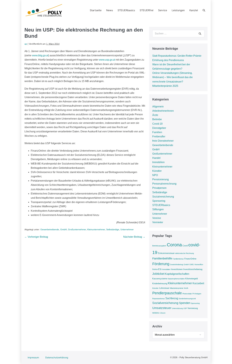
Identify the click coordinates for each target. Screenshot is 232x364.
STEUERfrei (146, 10)
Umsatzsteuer (161, 308)
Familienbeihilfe (162, 258)
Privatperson (159, 188)
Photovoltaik (187, 294)
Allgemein (158, 106)
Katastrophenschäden (176, 279)
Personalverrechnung (164, 183)
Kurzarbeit (198, 283)
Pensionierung (160, 179)
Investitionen (177, 269)
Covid (185, 245)
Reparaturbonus (158, 298)
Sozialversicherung (163, 196)
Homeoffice (198, 264)
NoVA (186, 288)
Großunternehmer (77, 229)
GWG (191, 264)
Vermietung (192, 308)
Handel (156, 158)
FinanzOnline (190, 259)
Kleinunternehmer (96, 229)
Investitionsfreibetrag (192, 269)
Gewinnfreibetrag (176, 264)
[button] (204, 10)
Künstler (157, 171)
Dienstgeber (159, 128)
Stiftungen (158, 209)
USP (185, 308)
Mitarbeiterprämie (176, 288)
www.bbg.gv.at (40, 55)
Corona (174, 244)
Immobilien (158, 162)
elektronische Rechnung (184, 253)
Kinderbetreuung (159, 283)
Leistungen (178, 10)
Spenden (184, 303)
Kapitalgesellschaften (177, 274)
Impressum (33, 357)
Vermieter (157, 222)
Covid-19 (157, 123)
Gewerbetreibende (49, 229)
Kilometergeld (191, 278)
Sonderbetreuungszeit (187, 298)
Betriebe (157, 119)
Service (162, 10)
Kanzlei (193, 10)
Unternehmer (127, 229)
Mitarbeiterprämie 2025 (165, 86)
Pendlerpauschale (167, 293)
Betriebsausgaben (159, 246)
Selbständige (112, 229)
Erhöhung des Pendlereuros (168, 60)
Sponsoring (158, 201)
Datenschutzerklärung (56, 357)
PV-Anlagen (196, 294)
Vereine (156, 218)
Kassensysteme (159, 278)
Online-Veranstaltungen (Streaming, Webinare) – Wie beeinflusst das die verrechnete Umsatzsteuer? (172, 77)
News (109, 10)
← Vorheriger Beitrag (36, 236)
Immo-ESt (157, 269)
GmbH (63, 229)
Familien (157, 132)
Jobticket (158, 273)
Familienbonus (178, 259)
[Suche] (200, 33)
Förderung (160, 264)
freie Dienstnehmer (163, 140)
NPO (155, 175)
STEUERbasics (126, 10)
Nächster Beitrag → (134, 236)
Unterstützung (177, 308)
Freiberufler (158, 136)
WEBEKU (156, 313)
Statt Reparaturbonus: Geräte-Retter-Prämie (176, 55)
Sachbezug (171, 298)
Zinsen (162, 313)
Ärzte (155, 115)
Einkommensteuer (166, 253)
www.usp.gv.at (107, 59)
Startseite (95, 10)
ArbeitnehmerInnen (163, 110)
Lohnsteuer (164, 288)
